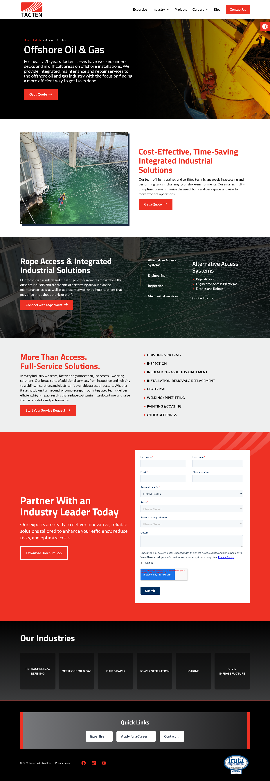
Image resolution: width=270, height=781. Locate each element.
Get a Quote (38, 94)
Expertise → (99, 736)
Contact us (200, 298)
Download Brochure (41, 553)
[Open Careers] (206, 9)
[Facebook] (83, 763)
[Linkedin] (93, 763)
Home (27, 39)
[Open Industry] (167, 9)
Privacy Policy (62, 762)
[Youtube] (103, 763)
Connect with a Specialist (44, 305)
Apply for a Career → (136, 736)
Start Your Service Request (45, 410)
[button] (265, 26)
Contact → (172, 736)
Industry (38, 39)
